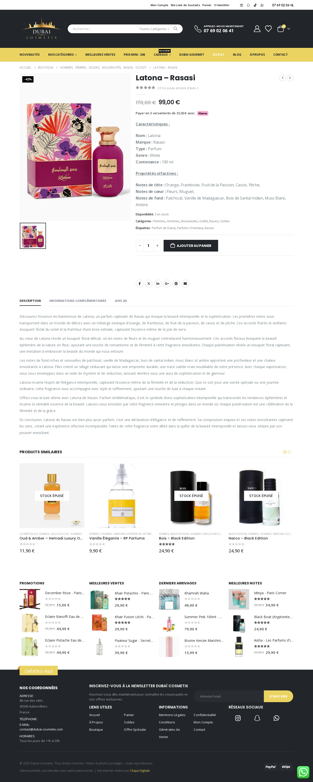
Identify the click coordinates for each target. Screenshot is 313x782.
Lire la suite (76, 471)
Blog (237, 55)
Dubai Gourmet (191, 55)
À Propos (257, 55)
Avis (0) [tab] (121, 300)
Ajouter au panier (194, 245)
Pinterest (176, 283)
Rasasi (214, 221)
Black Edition (179, 534)
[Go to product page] (121, 495)
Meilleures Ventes (100, 55)
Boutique (96, 729)
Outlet (218, 55)
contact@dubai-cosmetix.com (41, 729)
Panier (207, 5)
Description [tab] (30, 300)
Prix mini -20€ (134, 55)
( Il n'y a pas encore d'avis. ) (178, 88)
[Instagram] (241, 5)
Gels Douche (60, 534)
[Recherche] (175, 29)
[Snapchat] (248, 5)
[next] (290, 77)
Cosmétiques (29, 534)
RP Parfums (150, 534)
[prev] (282, 77)
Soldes (225, 221)
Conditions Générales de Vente (169, 729)
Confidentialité (205, 715)
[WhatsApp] (262, 5)
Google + (167, 283)
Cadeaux (162, 53)
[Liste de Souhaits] (268, 28)
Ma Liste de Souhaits (185, 5)
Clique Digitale (140, 770)
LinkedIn (158, 283)
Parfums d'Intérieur (127, 534)
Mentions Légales (172, 715)
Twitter (149, 283)
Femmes (159, 221)
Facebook (140, 283)
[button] (285, 452)
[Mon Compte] (257, 28)
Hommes (173, 221)
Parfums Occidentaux (288, 534)
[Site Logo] (42, 28)
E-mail (185, 283)
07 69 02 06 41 (282, 5)
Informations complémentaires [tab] (77, 300)
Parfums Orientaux (190, 228)
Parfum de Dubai (164, 228)
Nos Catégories (61, 55)
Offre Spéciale (135, 729)
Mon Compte (159, 5)
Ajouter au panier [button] (146, 471)
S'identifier (222, 5)
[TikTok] (255, 5)
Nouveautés (30, 55)
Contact (280, 55)
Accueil (94, 715)
